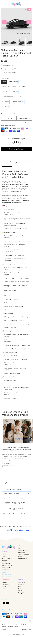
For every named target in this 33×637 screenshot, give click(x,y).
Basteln (20, 586)
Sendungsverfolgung (23, 558)
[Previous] (4, 22)
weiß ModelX (5, 106)
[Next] (28, 22)
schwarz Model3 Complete (9, 86)
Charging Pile (5, 91)
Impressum (21, 556)
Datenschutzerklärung (23, 554)
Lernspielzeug (21, 584)
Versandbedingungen (23, 550)
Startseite (4, 582)
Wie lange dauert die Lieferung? (13, 489)
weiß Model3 (5, 101)
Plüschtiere (21, 588)
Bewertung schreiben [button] (16, 149)
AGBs (19, 549)
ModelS (20, 96)
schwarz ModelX (23, 86)
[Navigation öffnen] (3, 4)
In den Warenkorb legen (24, 118)
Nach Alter (20, 594)
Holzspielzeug (21, 582)
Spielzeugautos (22, 592)
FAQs (3, 588)
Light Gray (15, 91)
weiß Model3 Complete (17, 101)
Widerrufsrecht (21, 552)
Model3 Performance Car (8, 96)
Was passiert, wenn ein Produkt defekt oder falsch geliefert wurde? (15, 503)
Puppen (20, 590)
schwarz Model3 (13, 81)
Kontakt (4, 586)
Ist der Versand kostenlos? (11, 493)
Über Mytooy (5, 584)
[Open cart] (30, 4)
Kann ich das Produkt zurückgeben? (14, 498)
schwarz (4, 81)
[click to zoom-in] (5, 440)
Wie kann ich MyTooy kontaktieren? (14, 514)
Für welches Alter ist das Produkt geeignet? (15, 508)
